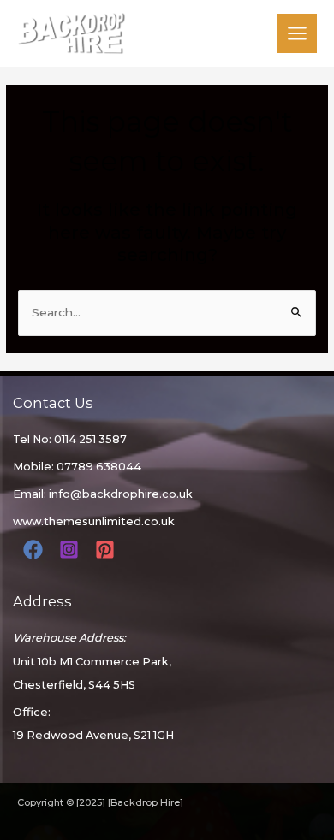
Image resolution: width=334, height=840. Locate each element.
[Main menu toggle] (297, 34)
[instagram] (71, 549)
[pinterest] (107, 549)
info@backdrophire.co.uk (121, 494)
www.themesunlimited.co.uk (94, 521)
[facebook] (35, 549)
